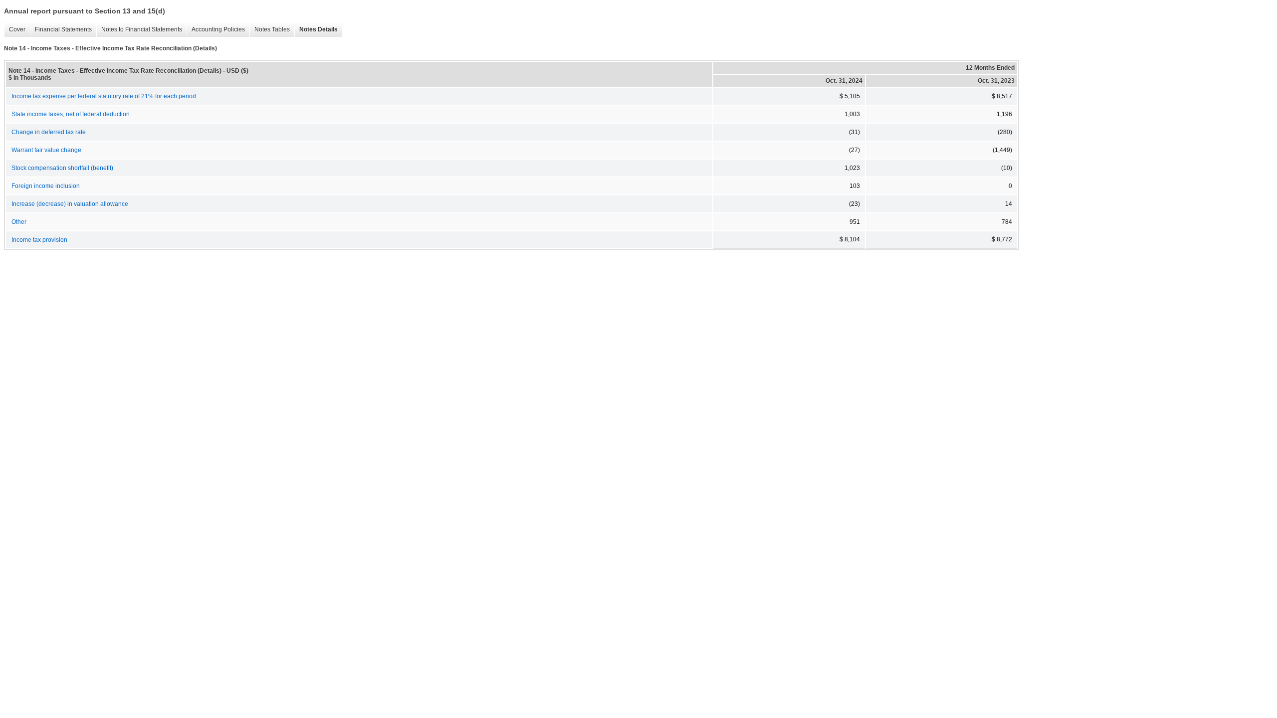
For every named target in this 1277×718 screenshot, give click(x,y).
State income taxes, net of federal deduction (70, 114)
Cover (14, 29)
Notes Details (316, 29)
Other (18, 222)
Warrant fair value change (46, 150)
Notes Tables (269, 29)
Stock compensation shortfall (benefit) (62, 168)
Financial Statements (61, 29)
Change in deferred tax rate (48, 132)
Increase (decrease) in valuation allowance (69, 204)
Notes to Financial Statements (139, 29)
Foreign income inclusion (45, 186)
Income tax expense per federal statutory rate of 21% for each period (103, 96)
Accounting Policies (216, 29)
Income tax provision (39, 240)
